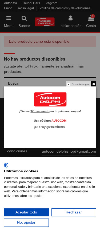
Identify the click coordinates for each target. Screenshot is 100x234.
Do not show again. (80, 84)
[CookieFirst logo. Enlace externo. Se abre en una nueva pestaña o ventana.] (6, 165)
